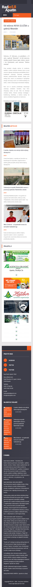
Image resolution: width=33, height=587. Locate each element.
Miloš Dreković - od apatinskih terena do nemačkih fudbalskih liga (21, 440)
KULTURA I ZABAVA (10, 21)
